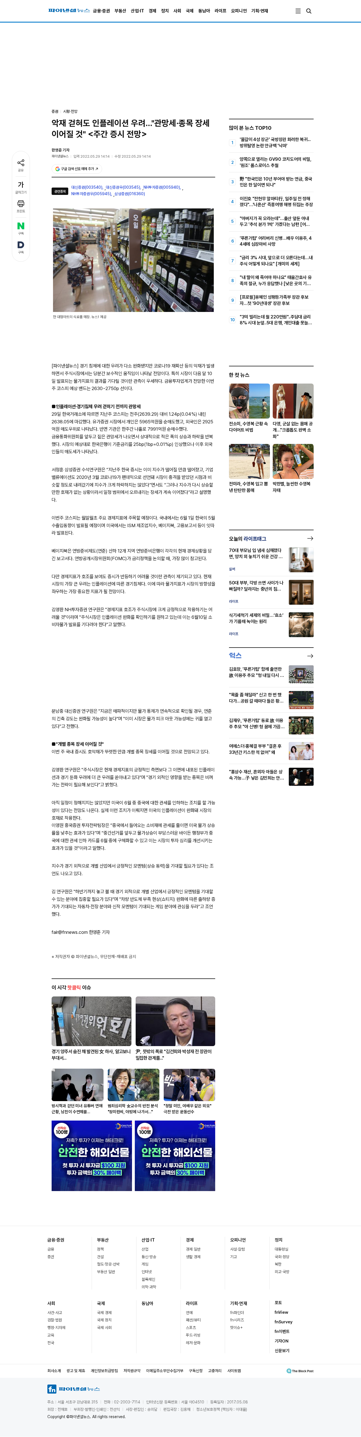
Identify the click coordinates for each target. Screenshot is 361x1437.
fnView (281, 1312)
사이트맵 (234, 1370)
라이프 (220, 11)
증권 (50, 1257)
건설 (100, 1257)
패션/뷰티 (193, 1320)
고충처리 (215, 1370)
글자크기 (21, 192)
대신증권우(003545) (123, 187)
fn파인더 (237, 1312)
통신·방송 (149, 1257)
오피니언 (239, 11)
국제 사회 (104, 1327)
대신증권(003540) (86, 187)
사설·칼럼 (237, 1249)
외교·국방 (282, 1271)
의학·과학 (149, 1287)
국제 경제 (104, 1312)
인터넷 (147, 1271)
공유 (21, 170)
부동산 (120, 11)
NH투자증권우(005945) (91, 194)
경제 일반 (193, 1249)
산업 (145, 1249)
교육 (50, 1335)
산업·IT (137, 11)
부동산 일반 (106, 1271)
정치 (165, 11)
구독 (21, 234)
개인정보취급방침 (104, 1370)
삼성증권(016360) (130, 194)
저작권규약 (132, 1370)
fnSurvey (283, 1321)
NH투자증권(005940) (162, 187)
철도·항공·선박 (108, 1264)
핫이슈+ (236, 1327)
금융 (50, 1249)
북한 (278, 1264)
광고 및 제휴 (76, 1370)
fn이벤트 (282, 1331)
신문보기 (282, 1350)
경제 (153, 11)
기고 (233, 1257)
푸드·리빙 (193, 1335)
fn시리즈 (237, 1320)
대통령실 (281, 1249)
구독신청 (195, 1370)
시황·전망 (70, 111)
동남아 (204, 11)
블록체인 (148, 1279)
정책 (100, 1249)
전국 (50, 1343)
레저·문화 (193, 1343)
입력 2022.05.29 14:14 (91, 156)
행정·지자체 (56, 1327)
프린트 (21, 211)
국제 (190, 11)
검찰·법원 (54, 1320)
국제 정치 (104, 1320)
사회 (177, 11)
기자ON (282, 1341)
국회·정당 (282, 1257)
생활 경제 (193, 1257)
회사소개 (54, 1370)
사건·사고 (54, 1312)
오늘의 (247, 539)
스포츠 (191, 1327)
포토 (278, 1302)
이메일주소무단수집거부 (164, 1370)
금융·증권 (101, 11)
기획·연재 (259, 11)
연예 (189, 1312)
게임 (145, 1264)
